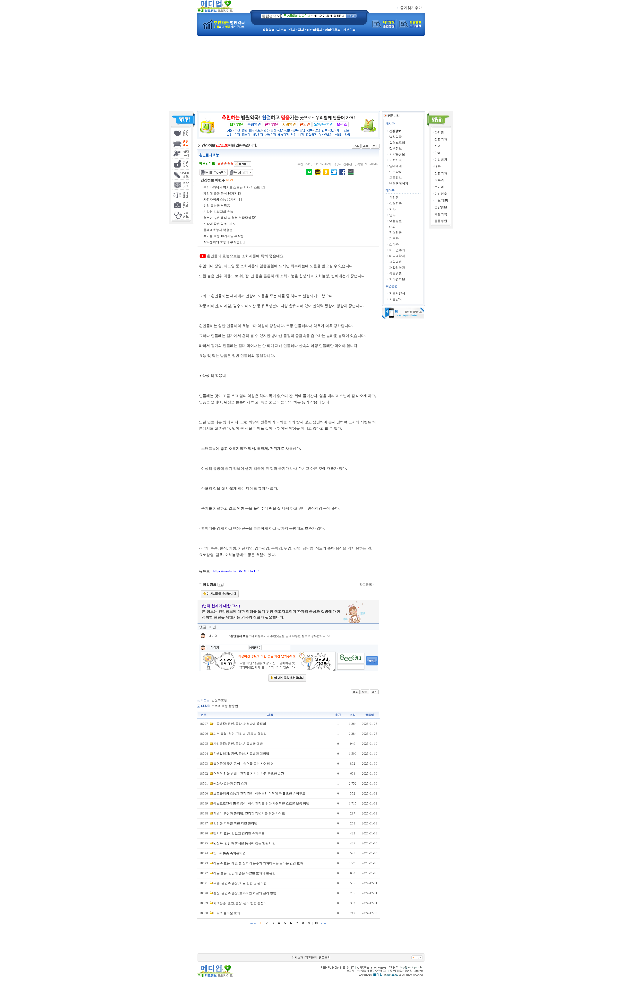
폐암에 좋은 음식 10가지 (220, 193)
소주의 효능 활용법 (224, 706)
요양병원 (440, 207)
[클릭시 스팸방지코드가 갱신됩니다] (350, 658)
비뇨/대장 (441, 200)
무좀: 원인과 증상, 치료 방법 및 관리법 (240, 883)
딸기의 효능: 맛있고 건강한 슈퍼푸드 (239, 833)
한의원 (439, 132)
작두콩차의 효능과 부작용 (221, 242)
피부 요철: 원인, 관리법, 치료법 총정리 (240, 733)
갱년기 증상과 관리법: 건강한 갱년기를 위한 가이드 (249, 813)
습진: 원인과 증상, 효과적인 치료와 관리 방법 (244, 893)
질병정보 (395, 148)
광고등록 (366, 584)
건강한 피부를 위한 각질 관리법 (235, 823)
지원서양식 (397, 293)
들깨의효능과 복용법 (218, 230)
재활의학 (440, 214)
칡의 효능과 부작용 (216, 205)
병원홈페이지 (398, 183)
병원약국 (395, 137)
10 (316, 923)
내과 (437, 166)
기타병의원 (397, 279)
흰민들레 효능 (239, 636)
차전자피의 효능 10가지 (220, 199)
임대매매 (395, 166)
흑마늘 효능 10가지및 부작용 (223, 236)
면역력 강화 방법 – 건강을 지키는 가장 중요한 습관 (248, 773)
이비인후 (440, 193)
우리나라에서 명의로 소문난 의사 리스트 (231, 187)
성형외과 (440, 139)
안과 (437, 153)
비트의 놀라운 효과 (226, 913)
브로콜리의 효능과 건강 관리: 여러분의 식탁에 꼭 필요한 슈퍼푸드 (259, 793)
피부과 (439, 180)
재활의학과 (397, 267)
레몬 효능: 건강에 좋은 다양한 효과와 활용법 (244, 873)
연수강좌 (395, 172)
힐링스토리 (397, 142)
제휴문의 (311, 957)
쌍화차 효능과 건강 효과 (230, 783)
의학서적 (395, 160)
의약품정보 (397, 154)
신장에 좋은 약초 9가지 (219, 224)
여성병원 (440, 159)
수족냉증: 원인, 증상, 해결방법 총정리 (239, 723)
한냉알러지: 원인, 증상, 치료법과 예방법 (241, 753)
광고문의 (324, 957)
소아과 (439, 187)
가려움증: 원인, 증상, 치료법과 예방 (238, 743)
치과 (437, 146)
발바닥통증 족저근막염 (229, 853)
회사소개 (297, 957)
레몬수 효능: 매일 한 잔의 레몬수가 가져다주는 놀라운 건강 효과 (258, 863)
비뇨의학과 (397, 256)
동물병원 (440, 221)
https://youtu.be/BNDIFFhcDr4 (236, 571)
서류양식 (395, 299)
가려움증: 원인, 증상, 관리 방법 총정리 (240, 903)
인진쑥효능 (219, 700)
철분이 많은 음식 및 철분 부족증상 (227, 218)
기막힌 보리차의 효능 (218, 211)
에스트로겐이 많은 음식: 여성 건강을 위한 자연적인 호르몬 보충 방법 (261, 803)
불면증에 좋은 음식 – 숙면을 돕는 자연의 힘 (243, 763)
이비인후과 (397, 250)
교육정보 (395, 177)
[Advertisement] (311, 75)
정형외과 (440, 173)
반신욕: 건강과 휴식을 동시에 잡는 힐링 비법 (244, 843)
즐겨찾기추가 (410, 8)
